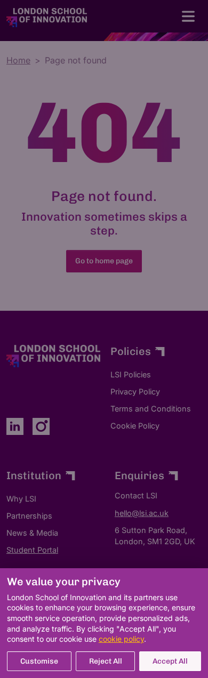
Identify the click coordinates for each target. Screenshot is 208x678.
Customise (39, 661)
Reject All (105, 661)
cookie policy (121, 638)
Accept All (170, 661)
